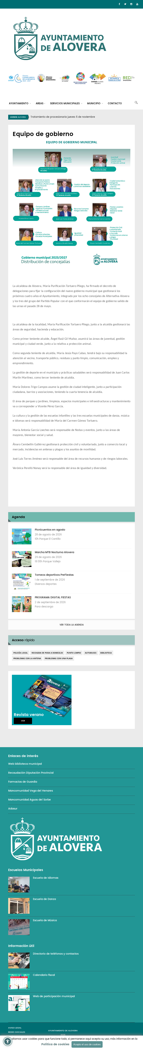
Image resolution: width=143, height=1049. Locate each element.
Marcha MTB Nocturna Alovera (54, 552)
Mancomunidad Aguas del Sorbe (29, 800)
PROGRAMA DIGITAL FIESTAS (53, 597)
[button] (8, 1041)
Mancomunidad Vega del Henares (30, 791)
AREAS (39, 104)
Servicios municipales (65, 104)
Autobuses (90, 652)
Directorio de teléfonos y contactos (56, 954)
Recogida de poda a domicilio (47, 652)
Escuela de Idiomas (45, 878)
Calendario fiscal (44, 975)
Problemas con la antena (27, 658)
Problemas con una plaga (59, 658)
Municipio (94, 104)
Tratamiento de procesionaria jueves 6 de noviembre (63, 117)
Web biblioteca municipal (25, 764)
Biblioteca (106, 652)
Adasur (12, 808)
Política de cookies (55, 1044)
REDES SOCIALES (16, 1032)
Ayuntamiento (19, 104)
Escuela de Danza (44, 899)
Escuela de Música (45, 920)
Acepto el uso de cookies (87, 1044)
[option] (76, 117)
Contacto (115, 104)
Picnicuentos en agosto (50, 530)
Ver (23, 721)
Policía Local (20, 652)
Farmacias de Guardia (22, 782)
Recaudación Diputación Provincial (31, 773)
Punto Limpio (74, 652)
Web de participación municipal (54, 996)
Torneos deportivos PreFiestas (54, 575)
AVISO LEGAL (14, 1028)
